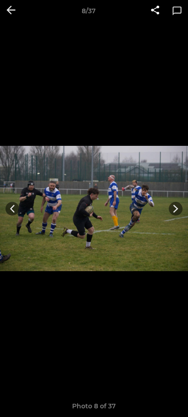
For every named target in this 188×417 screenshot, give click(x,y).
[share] (155, 11)
